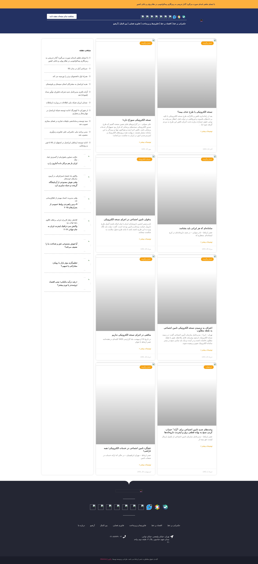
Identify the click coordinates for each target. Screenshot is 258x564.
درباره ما (81, 525)
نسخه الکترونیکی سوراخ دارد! (137, 120)
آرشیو (115, 24)
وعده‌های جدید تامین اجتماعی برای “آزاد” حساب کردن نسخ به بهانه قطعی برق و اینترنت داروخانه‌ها (188, 431)
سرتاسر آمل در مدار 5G (77, 68)
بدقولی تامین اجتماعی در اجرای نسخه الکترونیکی (127, 219)
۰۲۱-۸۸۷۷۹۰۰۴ (115, 536)
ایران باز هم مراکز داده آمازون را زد (62, 163)
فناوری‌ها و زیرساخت (150, 24)
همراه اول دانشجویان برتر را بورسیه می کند (70, 76)
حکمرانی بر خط (179, 24)
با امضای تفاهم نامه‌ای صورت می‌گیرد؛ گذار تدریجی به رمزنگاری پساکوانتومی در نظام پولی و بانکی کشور (176, 4)
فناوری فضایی (134, 24)
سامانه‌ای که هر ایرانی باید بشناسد (195, 228)
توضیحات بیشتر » (206, 131)
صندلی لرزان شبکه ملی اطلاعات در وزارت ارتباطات (66, 103)
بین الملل (123, 24)
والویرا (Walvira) (106, 559)
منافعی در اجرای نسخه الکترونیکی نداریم (131, 335)
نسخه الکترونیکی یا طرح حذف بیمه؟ (195, 112)
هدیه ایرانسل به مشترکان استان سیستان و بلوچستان (66, 84)
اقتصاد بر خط (166, 24)
